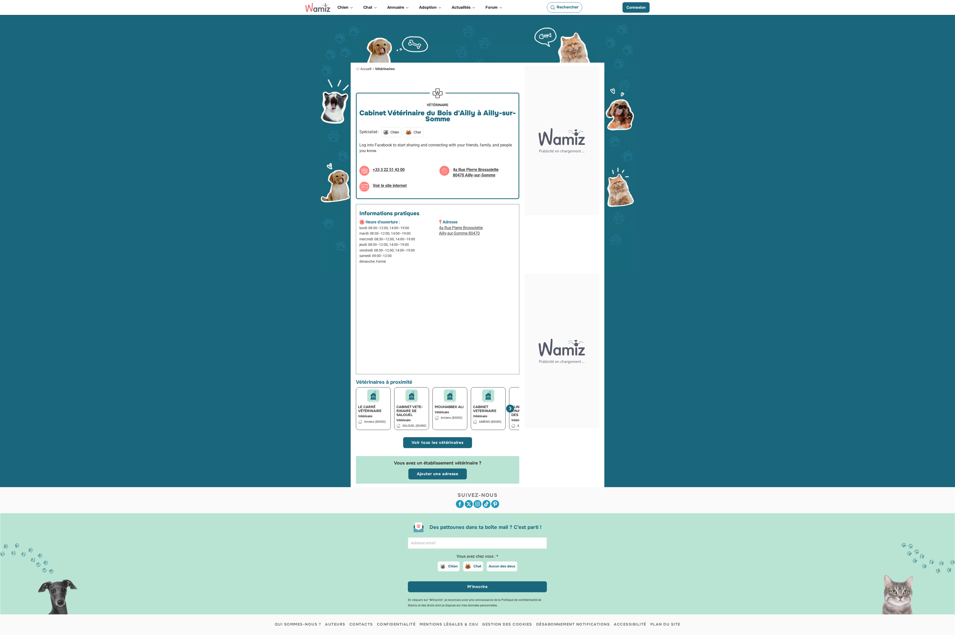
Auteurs (335, 624)
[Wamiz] (317, 7)
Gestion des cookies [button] (507, 624)
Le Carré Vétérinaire (370, 409)
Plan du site (665, 624)
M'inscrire (477, 586)
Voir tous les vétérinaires (438, 442)
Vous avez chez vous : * (477, 556)
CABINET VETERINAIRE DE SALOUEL (409, 411)
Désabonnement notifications (573, 624)
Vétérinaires (385, 69)
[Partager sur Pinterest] (495, 504)
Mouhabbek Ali (449, 407)
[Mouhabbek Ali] (450, 395)
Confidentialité (396, 624)
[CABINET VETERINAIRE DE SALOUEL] (411, 395)
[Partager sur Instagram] (477, 504)
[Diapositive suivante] (510, 409)
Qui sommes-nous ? (298, 624)
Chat (477, 566)
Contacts (361, 624)
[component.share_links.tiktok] (486, 504)
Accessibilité (630, 624)
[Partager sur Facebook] (460, 504)
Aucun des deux (502, 566)
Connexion (636, 7)
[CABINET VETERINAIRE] (488, 395)
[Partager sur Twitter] (469, 504)
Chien (453, 566)
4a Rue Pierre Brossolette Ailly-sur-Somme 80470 (461, 230)
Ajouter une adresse (437, 473)
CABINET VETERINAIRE (484, 409)
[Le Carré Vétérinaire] (373, 395)
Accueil (365, 69)
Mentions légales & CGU (449, 624)
